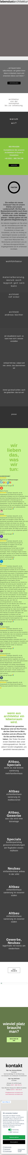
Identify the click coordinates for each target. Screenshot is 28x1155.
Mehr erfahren (14, 129)
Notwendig (15, 1129)
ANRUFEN (14, 165)
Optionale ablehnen (14, 1137)
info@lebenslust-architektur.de (14, 1092)
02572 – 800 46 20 (16, 1089)
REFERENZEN (14, 83)
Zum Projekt (14, 778)
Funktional (15, 1132)
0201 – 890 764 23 (16, 1085)
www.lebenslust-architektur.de (14, 1094)
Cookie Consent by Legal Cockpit (21, 1150)
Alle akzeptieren (14, 1142)
